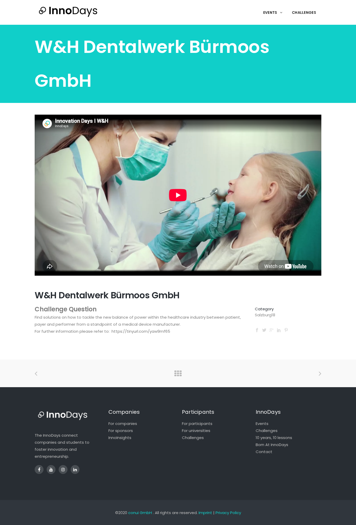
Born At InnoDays (272, 444)
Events (262, 423)
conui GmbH (140, 512)
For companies (122, 423)
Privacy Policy (228, 512)
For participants (197, 423)
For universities (196, 430)
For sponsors (120, 430)
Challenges (193, 437)
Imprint (205, 512)
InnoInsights (119, 437)
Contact (264, 451)
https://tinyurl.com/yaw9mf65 (141, 331)
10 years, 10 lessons (274, 437)
